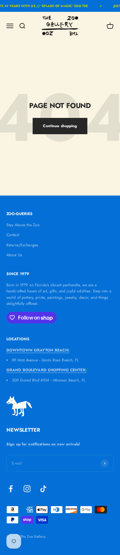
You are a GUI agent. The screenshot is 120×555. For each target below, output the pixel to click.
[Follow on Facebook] (10, 488)
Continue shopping (60, 126)
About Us (14, 255)
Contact (12, 235)
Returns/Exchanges (22, 245)
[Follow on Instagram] (27, 488)
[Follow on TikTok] (43, 488)
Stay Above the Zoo (23, 225)
